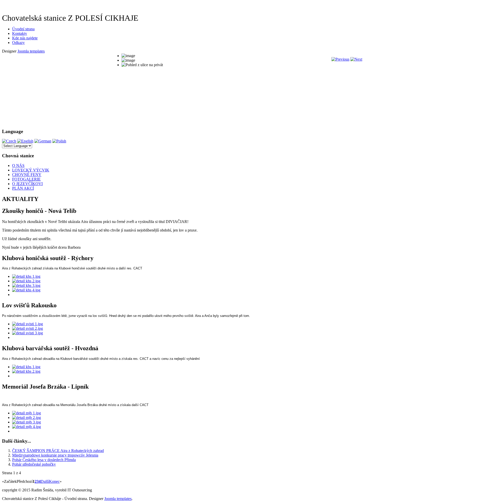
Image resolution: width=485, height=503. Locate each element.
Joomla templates (31, 51)
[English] (25, 141)
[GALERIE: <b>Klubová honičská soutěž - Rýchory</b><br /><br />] (26, 276)
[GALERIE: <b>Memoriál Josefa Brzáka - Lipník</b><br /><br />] (26, 413)
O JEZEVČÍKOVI (27, 184)
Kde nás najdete (25, 38)
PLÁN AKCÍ (23, 188)
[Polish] (59, 141)
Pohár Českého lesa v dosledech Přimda (44, 460)
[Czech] (9, 141)
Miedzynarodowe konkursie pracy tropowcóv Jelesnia (55, 455)
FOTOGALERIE (26, 179)
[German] (42, 141)
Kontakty (19, 33)
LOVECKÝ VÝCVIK (30, 170)
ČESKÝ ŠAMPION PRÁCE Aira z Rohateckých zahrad (58, 450)
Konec (54, 481)
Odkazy (18, 42)
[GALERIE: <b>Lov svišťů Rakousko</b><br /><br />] (27, 324)
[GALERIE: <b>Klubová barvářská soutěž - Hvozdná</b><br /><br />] (26, 367)
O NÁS (18, 165)
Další (45, 481)
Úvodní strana (23, 29)
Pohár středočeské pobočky (34, 464)
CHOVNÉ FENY (26, 174)
